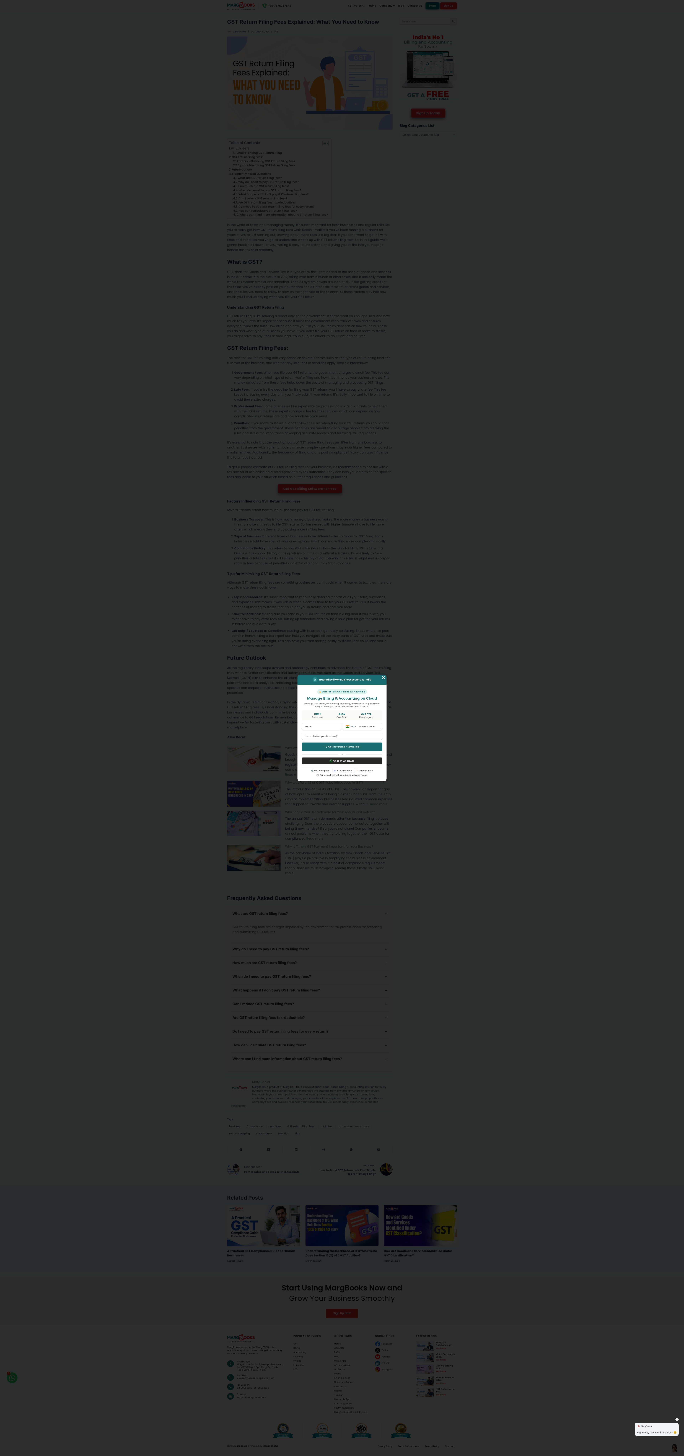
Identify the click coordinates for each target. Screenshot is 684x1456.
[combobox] (350, 726)
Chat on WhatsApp (343, 760)
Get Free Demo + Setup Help (343, 746)
